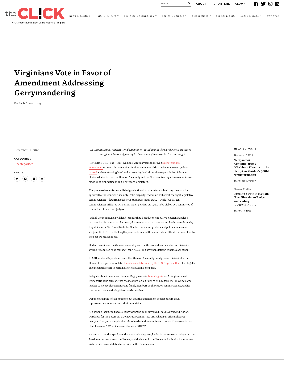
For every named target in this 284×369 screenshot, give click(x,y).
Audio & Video (250, 15)
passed (93, 172)
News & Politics (79, 15)
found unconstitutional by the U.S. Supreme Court (153, 263)
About (201, 4)
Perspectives (200, 15)
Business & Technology (139, 15)
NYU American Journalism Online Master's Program (38, 23)
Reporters (221, 4)
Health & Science (173, 15)
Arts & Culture (107, 15)
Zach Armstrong (29, 103)
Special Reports (226, 15)
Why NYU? (273, 15)
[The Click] (35, 13)
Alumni (241, 4)
